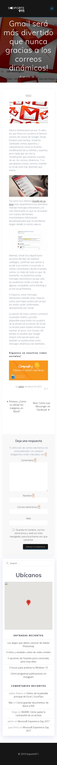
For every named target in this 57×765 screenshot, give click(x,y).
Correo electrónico (28, 507)
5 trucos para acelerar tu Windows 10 (28, 667)
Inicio (28, 95)
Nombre (28, 495)
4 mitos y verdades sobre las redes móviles (28, 652)
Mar (11, 702)
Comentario (28, 460)
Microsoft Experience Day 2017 (34, 721)
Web (28, 518)
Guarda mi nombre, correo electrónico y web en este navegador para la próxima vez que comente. (29, 534)
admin (21, 386)
